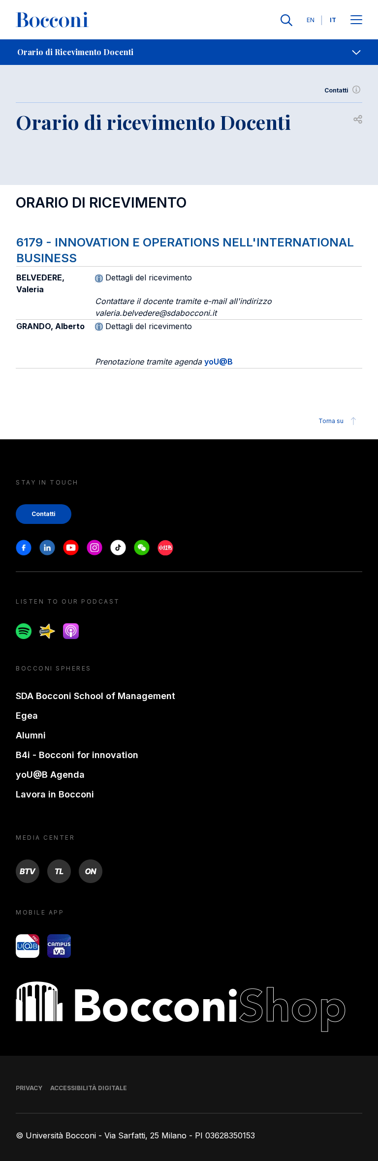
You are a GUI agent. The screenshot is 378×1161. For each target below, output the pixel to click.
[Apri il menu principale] (356, 20)
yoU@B (218, 362)
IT (333, 20)
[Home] (52, 20)
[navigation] (189, 52)
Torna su (331, 421)
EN (311, 20)
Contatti (336, 90)
